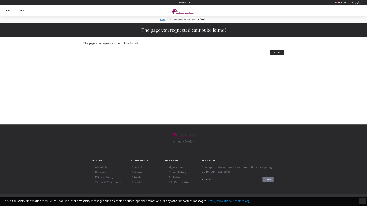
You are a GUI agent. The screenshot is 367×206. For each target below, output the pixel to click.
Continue (276, 52)
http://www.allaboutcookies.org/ (229, 201)
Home (162, 19)
